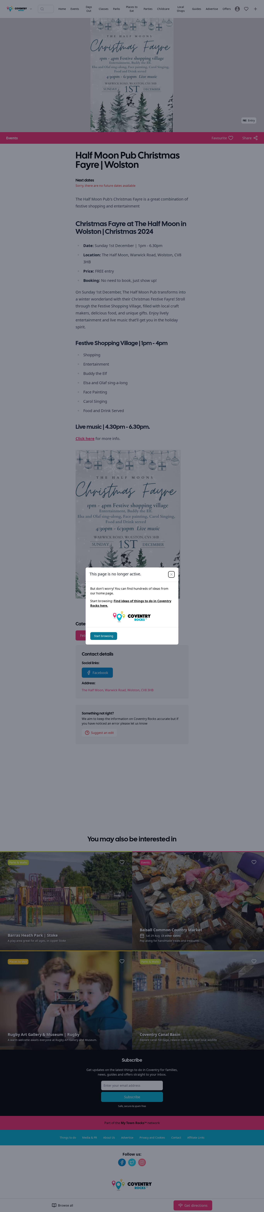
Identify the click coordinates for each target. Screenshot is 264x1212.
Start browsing (103, 636)
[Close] (171, 574)
